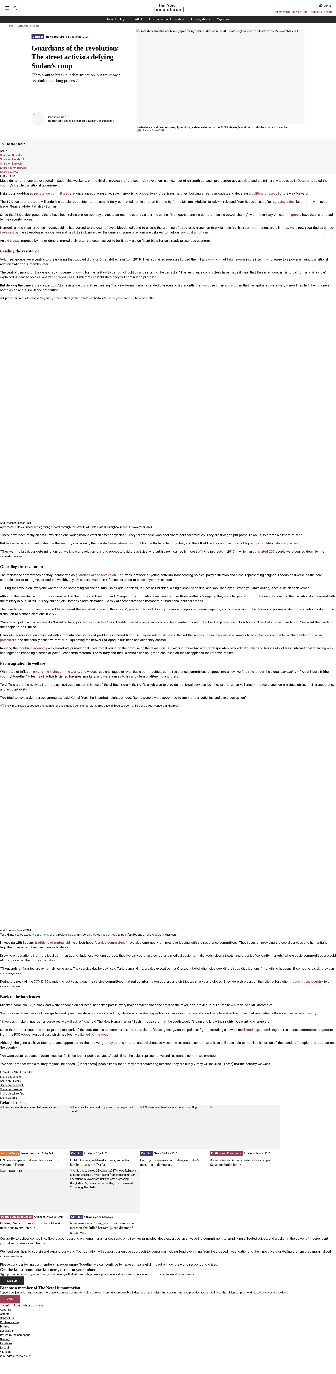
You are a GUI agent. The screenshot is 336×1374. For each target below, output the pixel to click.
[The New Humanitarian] (168, 8)
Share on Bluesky (11, 155)
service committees (110, 943)
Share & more (16, 144)
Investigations (200, 19)
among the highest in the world (56, 672)
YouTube (5, 1351)
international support (125, 543)
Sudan (36, 26)
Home (10, 26)
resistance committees (51, 193)
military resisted (223, 635)
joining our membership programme (51, 1264)
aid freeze (12, 241)
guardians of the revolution (96, 575)
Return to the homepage (15, 1335)
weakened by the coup (91, 1034)
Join (10, 1299)
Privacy (4, 1326)
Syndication (7, 1330)
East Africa (23, 26)
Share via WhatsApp (13, 167)
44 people (293, 215)
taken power (236, 259)
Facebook (6, 1343)
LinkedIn (5, 1347)
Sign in (327, 5)
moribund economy (33, 648)
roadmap (252, 1030)
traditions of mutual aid (52, 943)
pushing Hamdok (141, 609)
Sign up (12, 1280)
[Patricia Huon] (38, 119)
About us (5, 1309)
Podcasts (316, 12)
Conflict (137, 19)
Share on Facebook (12, 159)
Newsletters (299, 12)
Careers (4, 1314)
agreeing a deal (284, 202)
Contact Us (7, 1318)
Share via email (9, 172)
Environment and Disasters (166, 19)
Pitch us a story (9, 1322)
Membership (282, 12)
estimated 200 (264, 551)
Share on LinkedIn (11, 163)
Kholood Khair (64, 277)
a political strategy (263, 193)
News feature (55, 36)
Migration (223, 19)
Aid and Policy (115, 19)
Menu (7, 8)
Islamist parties (286, 543)
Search (15, 8)
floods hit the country (306, 981)
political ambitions (195, 232)
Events (328, 12)
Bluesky (5, 1339)
